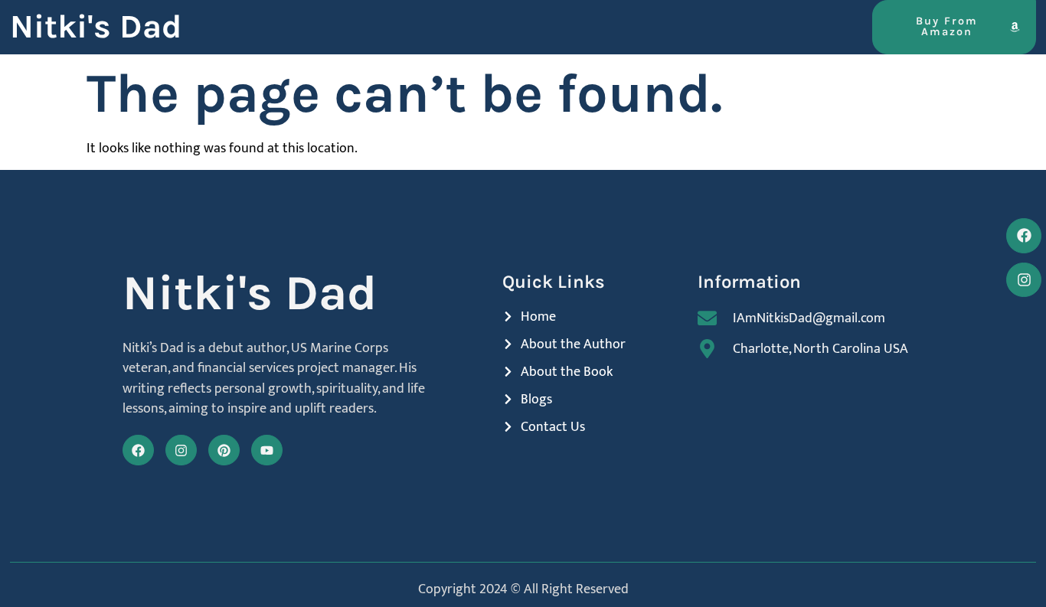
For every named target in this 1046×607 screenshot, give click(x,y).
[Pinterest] (224, 450)
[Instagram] (181, 450)
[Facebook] (138, 450)
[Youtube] (267, 450)
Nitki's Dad (95, 27)
